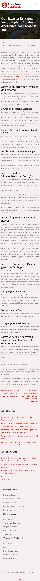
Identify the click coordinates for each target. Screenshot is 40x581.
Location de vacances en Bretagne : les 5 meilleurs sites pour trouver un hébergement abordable (18, 459)
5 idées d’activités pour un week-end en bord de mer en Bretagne (11, 393)
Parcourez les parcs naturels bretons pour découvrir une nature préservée (18, 472)
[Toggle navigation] (36, 5)
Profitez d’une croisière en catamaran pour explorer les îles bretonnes (19, 478)
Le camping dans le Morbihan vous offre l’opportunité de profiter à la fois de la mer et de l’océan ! (19, 431)
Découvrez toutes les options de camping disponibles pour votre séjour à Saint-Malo (19, 443)
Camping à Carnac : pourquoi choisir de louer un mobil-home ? (19, 437)
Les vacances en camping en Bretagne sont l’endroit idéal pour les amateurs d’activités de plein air (19, 425)
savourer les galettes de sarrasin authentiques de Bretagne (20, 75)
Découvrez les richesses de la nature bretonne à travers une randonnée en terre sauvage (29, 396)
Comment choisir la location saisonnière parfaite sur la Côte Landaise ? (19, 418)
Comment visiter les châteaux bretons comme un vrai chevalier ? (19, 466)
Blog (4, 43)
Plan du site (20, 579)
